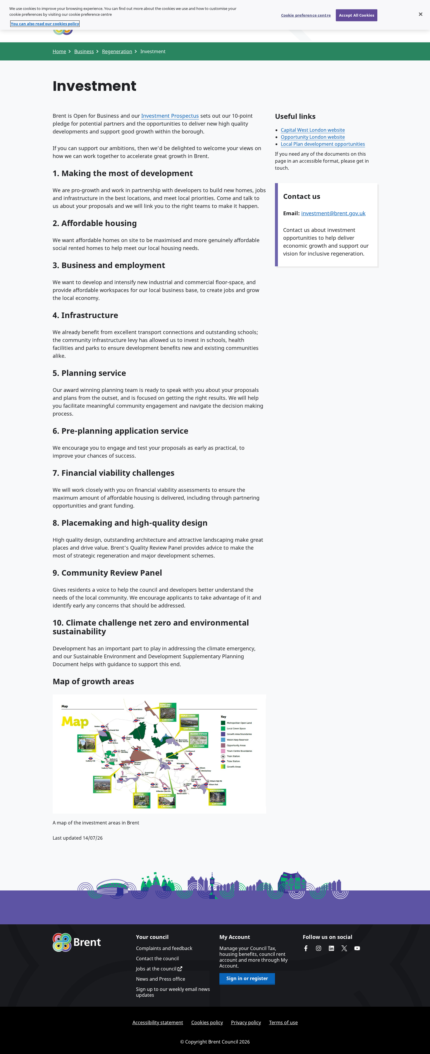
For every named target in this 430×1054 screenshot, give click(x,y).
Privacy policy (246, 1022)
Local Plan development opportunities (323, 144)
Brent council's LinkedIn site (331, 948)
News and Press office (160, 979)
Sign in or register (247, 978)
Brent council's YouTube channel (357, 948)
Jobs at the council (157, 969)
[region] (215, 15)
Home (59, 51)
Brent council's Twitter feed (344, 948)
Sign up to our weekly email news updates (173, 992)
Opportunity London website (313, 137)
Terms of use (283, 1022)
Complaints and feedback (164, 948)
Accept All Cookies (356, 15)
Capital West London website (313, 130)
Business (84, 51)
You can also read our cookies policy (45, 23)
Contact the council (157, 958)
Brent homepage (77, 942)
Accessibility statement (158, 1022)
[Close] (420, 14)
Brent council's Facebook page (306, 948)
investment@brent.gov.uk (333, 213)
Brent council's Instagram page (318, 948)
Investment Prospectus (170, 115)
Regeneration (117, 51)
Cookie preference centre (306, 15)
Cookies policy (207, 1022)
